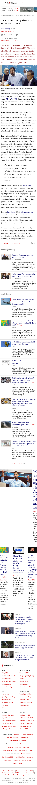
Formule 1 (5, 705)
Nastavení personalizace (24, 775)
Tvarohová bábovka (26, 702)
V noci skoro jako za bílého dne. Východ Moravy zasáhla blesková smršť (24, 322)
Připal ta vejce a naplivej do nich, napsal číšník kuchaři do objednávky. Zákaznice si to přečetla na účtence (24, 402)
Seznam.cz (25, 3)
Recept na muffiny (25, 697)
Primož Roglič (24, 684)
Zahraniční (15, 427)
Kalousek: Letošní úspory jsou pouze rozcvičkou (23, 256)
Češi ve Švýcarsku (7, 723)
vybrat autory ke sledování (8, 31)
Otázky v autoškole (25, 726)
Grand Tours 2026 (25, 687)
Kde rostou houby (12, 737)
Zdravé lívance (24, 699)
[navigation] (2, 2)
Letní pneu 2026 (25, 715)
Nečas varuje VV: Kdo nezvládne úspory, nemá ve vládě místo (24, 275)
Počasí (14, 327)
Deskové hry (8, 760)
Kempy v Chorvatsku (8, 715)
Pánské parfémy (18, 763)
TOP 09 (14, 99)
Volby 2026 (5, 673)
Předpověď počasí (27, 734)
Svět (13, 448)
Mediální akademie (8, 773)
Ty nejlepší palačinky (26, 694)
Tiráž (31, 771)
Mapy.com (17, 734)
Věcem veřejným (27, 212)
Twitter (13, 771)
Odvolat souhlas (10, 775)
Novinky (7, 29)
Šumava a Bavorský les (9, 720)
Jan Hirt (22, 678)
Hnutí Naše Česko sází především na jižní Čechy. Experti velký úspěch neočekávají (18, 564)
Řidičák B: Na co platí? (27, 723)
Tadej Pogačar (24, 681)
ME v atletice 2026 (7, 702)
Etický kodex (19, 773)
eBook (5, 35)
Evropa (14, 306)
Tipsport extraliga (7, 699)
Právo (2, 29)
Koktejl (14, 408)
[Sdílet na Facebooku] (32, 243)
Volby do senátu (7, 684)
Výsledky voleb (6, 678)
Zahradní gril (23, 750)
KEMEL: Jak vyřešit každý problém (21, 362)
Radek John (27, 185)
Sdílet (12, 35)
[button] (18, 75)
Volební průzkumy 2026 (9, 676)
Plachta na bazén (25, 744)
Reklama (19, 771)
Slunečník (18, 747)
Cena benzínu (24, 737)
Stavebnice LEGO (7, 757)
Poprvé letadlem (7, 718)
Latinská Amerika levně (9, 726)
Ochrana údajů (29, 773)
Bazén (16, 744)
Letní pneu (30, 757)
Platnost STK (24, 729)
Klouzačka (26, 747)
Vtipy (13, 365)
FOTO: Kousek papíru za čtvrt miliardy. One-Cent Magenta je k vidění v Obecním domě (32, 566)
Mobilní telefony (25, 754)
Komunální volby (7, 687)
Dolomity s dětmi (7, 729)
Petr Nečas (11, 212)
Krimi (13, 346)
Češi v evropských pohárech (18, 740)
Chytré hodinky (26, 760)
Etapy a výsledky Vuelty (27, 676)
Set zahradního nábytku (10, 750)
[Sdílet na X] (35, 243)
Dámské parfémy (20, 757)
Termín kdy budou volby (9, 681)
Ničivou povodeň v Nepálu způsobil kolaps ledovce (21, 423)
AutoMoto (14, 385)
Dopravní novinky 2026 (27, 720)
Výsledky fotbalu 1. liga (9, 697)
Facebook (6, 771)
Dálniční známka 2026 (26, 718)
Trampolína (9, 747)
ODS (7, 99)
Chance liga (5, 694)
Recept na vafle (24, 705)
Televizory (17, 760)
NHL (3, 708)
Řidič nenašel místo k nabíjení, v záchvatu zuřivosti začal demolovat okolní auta (23, 380)
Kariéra (25, 771)
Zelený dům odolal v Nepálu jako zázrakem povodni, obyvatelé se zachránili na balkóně (24, 443)
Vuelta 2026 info (25, 673)
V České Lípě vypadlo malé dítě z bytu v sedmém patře (23, 343)
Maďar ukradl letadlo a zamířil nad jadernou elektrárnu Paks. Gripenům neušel (23, 301)
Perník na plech (24, 708)
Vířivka (31, 750)
